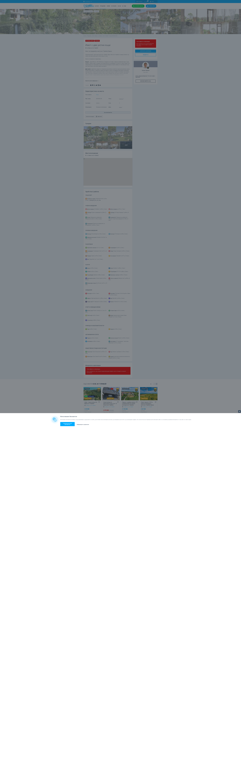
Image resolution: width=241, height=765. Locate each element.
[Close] (239, 411)
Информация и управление (83, 424)
